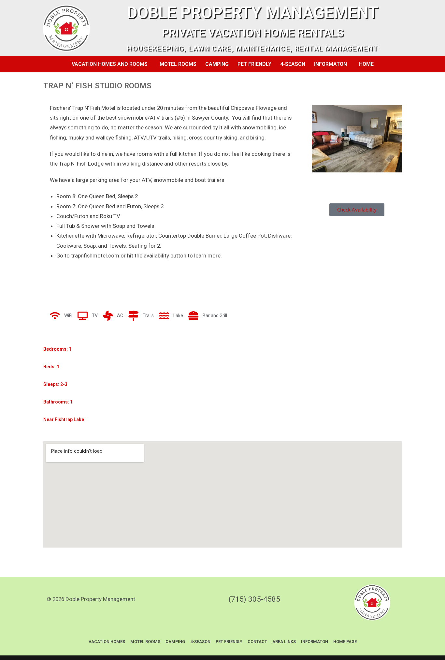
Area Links (284, 641)
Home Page (345, 641)
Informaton (330, 64)
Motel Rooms (178, 64)
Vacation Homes (107, 641)
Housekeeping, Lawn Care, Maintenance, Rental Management (252, 48)
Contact (257, 641)
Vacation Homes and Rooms (110, 64)
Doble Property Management (252, 12)
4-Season (292, 64)
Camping (217, 64)
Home (366, 64)
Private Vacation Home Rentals (252, 32)
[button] (111, 64)
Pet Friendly (254, 64)
